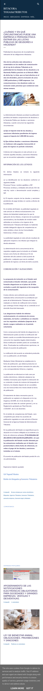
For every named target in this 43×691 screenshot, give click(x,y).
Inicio (6, 17)
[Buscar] (38, 3)
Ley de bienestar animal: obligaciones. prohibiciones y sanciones (21, 638)
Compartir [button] (6, 492)
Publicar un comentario (18, 644)
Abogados (15, 17)
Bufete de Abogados (11, 479)
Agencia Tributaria (15, 495)
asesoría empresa (9, 498)
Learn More (17, 688)
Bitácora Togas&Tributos (15, 10)
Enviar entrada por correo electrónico (22, 492)
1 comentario (15, 602)
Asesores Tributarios (29, 479)
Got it (29, 688)
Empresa (25, 17)
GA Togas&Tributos (11, 474)
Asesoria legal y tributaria (22, 498)
